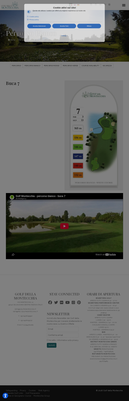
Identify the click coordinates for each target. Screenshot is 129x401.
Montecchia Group (42, 396)
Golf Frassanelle (33, 393)
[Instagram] (105, 4)
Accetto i (63, 340)
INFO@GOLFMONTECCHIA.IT (25, 309)
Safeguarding (11, 391)
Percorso (16, 66)
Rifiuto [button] (89, 26)
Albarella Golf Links (14, 393)
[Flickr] (109, 4)
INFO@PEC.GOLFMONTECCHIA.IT (25, 311)
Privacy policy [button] (34, 20)
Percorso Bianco (32, 66)
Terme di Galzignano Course (18, 396)
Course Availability (90, 66)
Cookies (32, 391)
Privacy (23, 391)
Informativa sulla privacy (68, 340)
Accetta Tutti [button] (64, 26)
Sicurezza (107, 66)
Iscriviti (52, 345)
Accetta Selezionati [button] (39, 26)
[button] (5, 395)
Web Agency (44, 391)
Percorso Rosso (51, 66)
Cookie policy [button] (34, 17)
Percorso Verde (70, 66)
